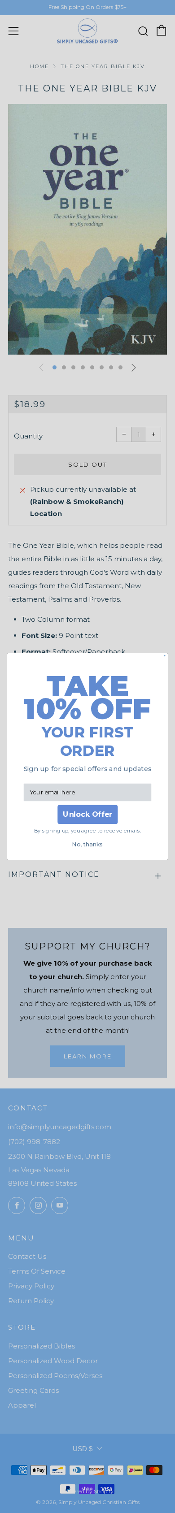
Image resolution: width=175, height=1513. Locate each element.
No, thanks (87, 844)
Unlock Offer (87, 814)
